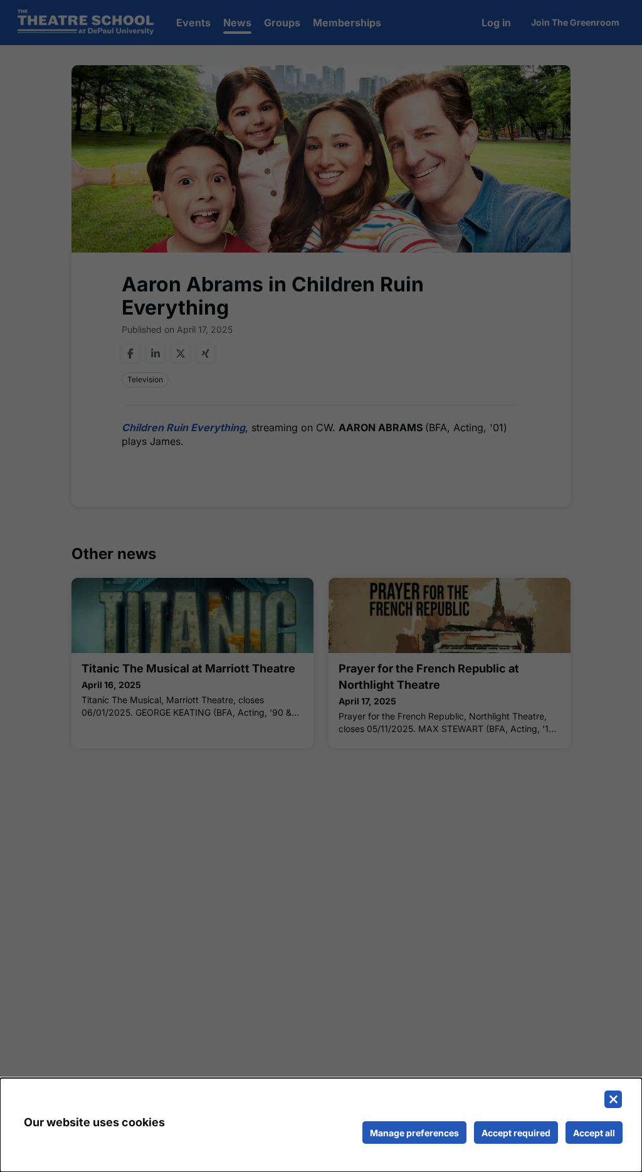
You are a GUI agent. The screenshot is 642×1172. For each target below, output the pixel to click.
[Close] (613, 1099)
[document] (321, 1125)
